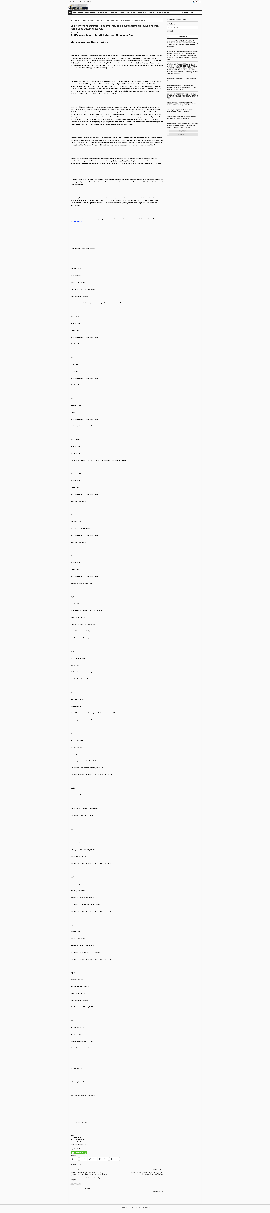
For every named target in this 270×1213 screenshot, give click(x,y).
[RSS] (199, 1)
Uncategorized (77, 1164)
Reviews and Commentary (84, 12)
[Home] (70, 12)
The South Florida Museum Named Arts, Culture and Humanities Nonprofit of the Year (146, 1173)
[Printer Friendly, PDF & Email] (79, 1152)
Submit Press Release (85, 2)
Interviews (102, 12)
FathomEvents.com (145, 12)
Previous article (77, 1170)
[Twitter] (196, 1)
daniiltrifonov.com (76, 1068)
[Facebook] (193, 1)
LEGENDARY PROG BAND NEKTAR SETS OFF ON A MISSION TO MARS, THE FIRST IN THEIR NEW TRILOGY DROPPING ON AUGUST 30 (182, 125)
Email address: (171, 24)
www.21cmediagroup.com (78, 1144)
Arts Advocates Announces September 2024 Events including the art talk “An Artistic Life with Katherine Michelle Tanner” (181, 87)
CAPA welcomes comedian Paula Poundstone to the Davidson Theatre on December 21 (181, 117)
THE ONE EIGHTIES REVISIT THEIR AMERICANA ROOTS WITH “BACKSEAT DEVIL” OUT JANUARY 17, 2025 (182, 96)
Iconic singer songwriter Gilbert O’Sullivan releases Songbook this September (180, 111)
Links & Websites (117, 12)
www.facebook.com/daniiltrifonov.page (83, 1095)
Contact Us (73, 2)
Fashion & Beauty (163, 12)
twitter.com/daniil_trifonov (79, 1082)
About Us (131, 12)
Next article (158, 1170)
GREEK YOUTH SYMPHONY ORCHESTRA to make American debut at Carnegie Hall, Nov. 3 (182, 104)
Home (78, 20)
